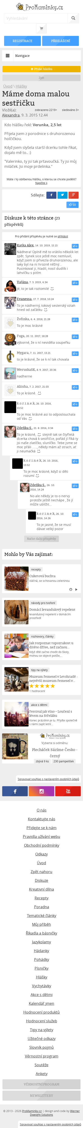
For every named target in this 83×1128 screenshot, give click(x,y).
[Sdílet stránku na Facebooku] (51, 195)
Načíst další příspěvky (41, 539)
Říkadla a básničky (41, 933)
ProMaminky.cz (32, 1111)
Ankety (41, 1073)
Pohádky (41, 959)
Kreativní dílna (41, 889)
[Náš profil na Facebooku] (15, 791)
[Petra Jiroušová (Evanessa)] (10, 303)
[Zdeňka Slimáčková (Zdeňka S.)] (10, 432)
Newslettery (41, 1095)
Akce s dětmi (42, 994)
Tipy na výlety (41, 1029)
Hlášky (21, 86)
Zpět (41, 78)
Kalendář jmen (41, 1003)
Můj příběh (41, 924)
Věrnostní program (41, 1056)
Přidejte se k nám (41, 827)
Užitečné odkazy (42, 1038)
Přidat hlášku (42, 69)
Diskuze (41, 880)
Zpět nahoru (41, 871)
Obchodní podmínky (41, 845)
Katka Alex (25, 245)
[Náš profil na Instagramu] (41, 791)
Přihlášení (60, 41)
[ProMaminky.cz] (41, 7)
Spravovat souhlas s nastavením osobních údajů (50, 1124)
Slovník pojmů (41, 1047)
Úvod (7, 86)
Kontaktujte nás (41, 818)
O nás (42, 810)
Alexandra (11, 115)
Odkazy (41, 854)
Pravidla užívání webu (41, 836)
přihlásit (63, 236)
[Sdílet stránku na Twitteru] (62, 195)
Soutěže (41, 1064)
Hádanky (41, 950)
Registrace (23, 41)
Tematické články (41, 915)
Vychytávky (41, 985)
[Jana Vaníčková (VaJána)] (10, 286)
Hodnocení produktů (41, 1012)
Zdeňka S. (24, 428)
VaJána (22, 282)
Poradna (41, 906)
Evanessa (24, 299)
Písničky (41, 968)
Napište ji (41, 183)
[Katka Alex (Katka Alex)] (10, 249)
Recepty (41, 898)
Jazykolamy (41, 941)
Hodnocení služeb (41, 1021)
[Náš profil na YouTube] (68, 791)
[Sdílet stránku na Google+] (73, 195)
